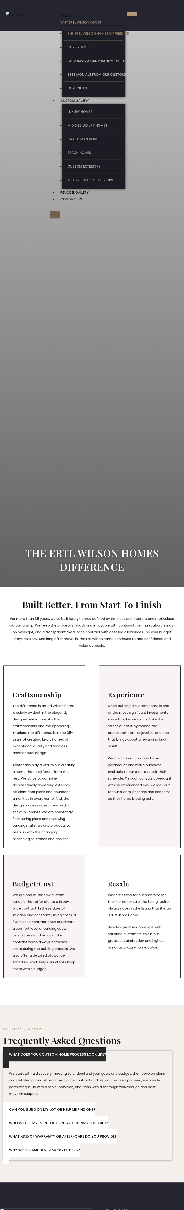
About (66, 15)
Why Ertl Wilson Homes (80, 22)
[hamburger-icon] (132, 14)
